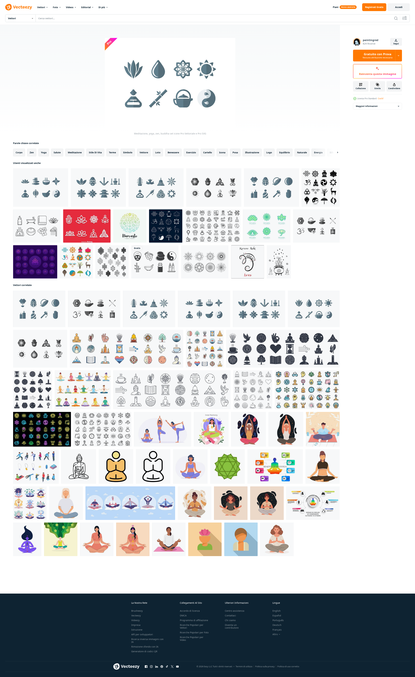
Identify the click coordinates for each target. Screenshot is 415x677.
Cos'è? (381, 98)
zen (32, 152)
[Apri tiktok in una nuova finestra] (167, 666)
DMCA (183, 615)
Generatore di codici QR (144, 651)
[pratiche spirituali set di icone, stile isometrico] (36, 466)
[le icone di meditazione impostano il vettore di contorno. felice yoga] (212, 226)
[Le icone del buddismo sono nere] (321, 187)
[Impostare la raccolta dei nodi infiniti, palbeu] (112, 261)
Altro (275, 634)
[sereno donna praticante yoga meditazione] (322, 466)
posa (235, 152)
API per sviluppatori (142, 634)
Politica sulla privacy (265, 666)
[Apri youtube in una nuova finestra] (177, 666)
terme (112, 152)
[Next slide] (335, 152)
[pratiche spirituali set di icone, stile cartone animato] (83, 389)
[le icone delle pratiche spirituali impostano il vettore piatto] (307, 389)
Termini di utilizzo (244, 666)
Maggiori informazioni (367, 106)
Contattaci (230, 615)
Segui (396, 43)
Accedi (398, 7)
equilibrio (284, 152)
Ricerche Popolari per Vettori (191, 626)
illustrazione (252, 152)
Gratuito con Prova (377, 55)
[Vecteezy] (18, 7)
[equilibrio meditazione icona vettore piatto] (116, 466)
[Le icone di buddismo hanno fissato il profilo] (165, 226)
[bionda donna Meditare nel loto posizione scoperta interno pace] (66, 503)
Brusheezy (137, 610)
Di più (101, 7)
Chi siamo (230, 620)
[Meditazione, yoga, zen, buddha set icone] (40, 187)
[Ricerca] (396, 18)
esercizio (191, 152)
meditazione (75, 152)
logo (269, 152)
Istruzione (136, 629)
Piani (335, 7)
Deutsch (276, 624)
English (276, 610)
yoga (43, 152)
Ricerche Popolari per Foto (194, 632)
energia (318, 152)
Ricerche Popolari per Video (191, 638)
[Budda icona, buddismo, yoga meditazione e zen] (78, 466)
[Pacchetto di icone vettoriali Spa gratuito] (155, 261)
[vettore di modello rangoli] (204, 261)
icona (222, 152)
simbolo (127, 152)
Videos (69, 7)
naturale (302, 152)
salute (57, 152)
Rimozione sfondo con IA (144, 646)
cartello (207, 152)
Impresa (135, 624)
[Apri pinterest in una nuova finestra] (161, 666)
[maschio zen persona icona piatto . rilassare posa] (241, 539)
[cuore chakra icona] (227, 466)
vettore (144, 152)
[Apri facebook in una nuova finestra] (146, 666)
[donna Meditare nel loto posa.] (60, 539)
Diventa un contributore (232, 626)
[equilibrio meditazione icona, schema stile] (153, 466)
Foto (55, 7)
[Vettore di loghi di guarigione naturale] (266, 226)
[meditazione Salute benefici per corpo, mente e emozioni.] (169, 539)
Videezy (135, 620)
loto (157, 152)
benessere (173, 152)
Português (278, 620)
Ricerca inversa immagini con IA (147, 640)
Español (276, 615)
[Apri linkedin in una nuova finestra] (156, 666)
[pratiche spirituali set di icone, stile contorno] (102, 429)
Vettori (41, 7)
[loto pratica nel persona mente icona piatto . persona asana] (205, 539)
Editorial (86, 7)
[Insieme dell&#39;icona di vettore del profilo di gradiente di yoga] (35, 261)
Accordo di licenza (190, 610)
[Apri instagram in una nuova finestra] (151, 666)
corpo (19, 152)
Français (277, 629)
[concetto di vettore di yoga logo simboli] (129, 226)
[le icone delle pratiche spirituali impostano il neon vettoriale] (42, 429)
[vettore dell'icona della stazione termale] (36, 226)
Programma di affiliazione (194, 620)
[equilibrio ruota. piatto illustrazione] (211, 429)
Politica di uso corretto (288, 666)
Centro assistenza (234, 610)
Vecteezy (136, 615)
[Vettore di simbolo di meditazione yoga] (87, 226)
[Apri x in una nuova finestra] (172, 666)
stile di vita (95, 152)
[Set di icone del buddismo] (76, 261)
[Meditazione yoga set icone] (213, 187)
